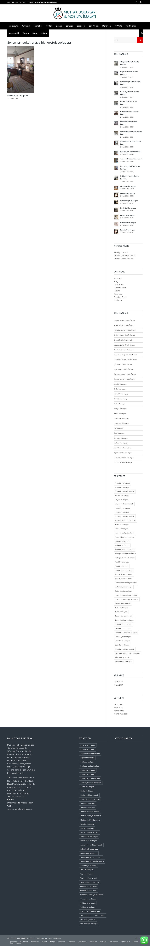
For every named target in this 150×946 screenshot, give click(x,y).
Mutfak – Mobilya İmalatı (125, 255)
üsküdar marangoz (122, 641)
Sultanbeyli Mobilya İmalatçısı (126, 599)
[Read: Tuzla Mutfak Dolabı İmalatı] (116, 160)
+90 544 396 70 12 (19, 2)
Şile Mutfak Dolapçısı (17, 95)
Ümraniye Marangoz (121, 438)
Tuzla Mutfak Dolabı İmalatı (131, 159)
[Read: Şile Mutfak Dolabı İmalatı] (116, 153)
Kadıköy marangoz (122, 508)
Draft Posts (119, 284)
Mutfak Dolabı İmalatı (123, 258)
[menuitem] (13, 25)
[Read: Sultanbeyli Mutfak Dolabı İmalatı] (116, 143)
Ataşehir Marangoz (128, 186)
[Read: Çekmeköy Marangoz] (116, 202)
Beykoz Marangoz (127, 193)
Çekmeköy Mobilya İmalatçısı (123, 457)
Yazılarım (118, 300)
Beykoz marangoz (122, 496)
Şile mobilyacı (134, 653)
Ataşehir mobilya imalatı (124, 491)
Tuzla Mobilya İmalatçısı (124, 620)
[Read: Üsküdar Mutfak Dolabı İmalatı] (116, 177)
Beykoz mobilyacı (121, 500)
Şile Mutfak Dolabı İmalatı (130, 152)
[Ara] (141, 33)
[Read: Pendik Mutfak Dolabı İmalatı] (116, 123)
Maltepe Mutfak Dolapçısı (124, 558)
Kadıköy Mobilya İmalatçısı (123, 462)
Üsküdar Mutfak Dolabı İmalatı (124, 379)
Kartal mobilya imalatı (124, 533)
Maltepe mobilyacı (122, 545)
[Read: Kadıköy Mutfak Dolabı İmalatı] (116, 93)
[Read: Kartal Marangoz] (116, 217)
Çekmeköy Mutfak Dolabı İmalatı (125, 330)
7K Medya (57, 938)
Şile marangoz (120, 653)
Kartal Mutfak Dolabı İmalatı (123, 340)
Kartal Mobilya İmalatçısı (124, 537)
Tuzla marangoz (121, 608)
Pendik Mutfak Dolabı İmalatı (124, 350)
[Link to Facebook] (136, 2)
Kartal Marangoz (127, 215)
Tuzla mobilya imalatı (123, 616)
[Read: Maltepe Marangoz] (116, 224)
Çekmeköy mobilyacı (123, 628)
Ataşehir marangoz (122, 483)
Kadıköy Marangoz (128, 208)
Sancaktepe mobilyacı (123, 579)
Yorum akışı (119, 711)
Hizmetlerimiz (120, 287)
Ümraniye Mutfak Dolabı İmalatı (125, 374)
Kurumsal (118, 294)
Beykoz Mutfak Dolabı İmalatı (124, 325)
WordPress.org (120, 714)
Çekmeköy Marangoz (129, 201)
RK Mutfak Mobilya (25, 938)
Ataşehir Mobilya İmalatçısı (123, 448)
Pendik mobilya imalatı (124, 570)
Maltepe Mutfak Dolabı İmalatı (124, 345)
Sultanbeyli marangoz (123, 587)
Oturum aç (118, 704)
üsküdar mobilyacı (122, 645)
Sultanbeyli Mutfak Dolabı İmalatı (125, 359)
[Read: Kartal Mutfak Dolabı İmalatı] (116, 103)
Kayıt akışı (118, 707)
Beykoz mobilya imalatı (124, 504)
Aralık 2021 (118, 685)
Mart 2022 (118, 682)
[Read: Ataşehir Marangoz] (116, 187)
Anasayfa (118, 278)
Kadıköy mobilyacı (122, 512)
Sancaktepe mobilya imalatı (126, 583)
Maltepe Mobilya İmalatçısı (125, 554)
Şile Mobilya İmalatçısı (123, 662)
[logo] (75, 13)
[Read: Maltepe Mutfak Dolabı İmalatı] (116, 113)
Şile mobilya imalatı (123, 657)
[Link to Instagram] (140, 2)
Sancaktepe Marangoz (121, 418)
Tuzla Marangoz (119, 433)
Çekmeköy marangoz (123, 624)
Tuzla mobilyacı (121, 612)
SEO (50, 938)
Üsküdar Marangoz (120, 443)
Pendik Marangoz (127, 230)
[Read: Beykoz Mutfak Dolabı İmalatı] (116, 73)
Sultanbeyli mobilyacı (123, 591)
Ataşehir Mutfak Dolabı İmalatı (124, 320)
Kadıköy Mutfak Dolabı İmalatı (124, 335)
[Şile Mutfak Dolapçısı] (20, 69)
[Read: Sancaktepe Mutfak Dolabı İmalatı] (116, 133)
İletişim (117, 291)
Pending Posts (120, 297)
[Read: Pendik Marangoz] (116, 231)
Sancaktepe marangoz (123, 574)
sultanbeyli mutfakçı (123, 603)
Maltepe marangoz (122, 541)
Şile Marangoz (118, 428)
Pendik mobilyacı (121, 566)
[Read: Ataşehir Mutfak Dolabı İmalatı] (116, 63)
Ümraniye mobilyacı (123, 637)
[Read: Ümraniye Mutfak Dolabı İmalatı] (116, 167)
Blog (116, 281)
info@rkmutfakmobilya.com (45, 2)
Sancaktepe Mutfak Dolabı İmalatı (125, 355)
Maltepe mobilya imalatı (124, 549)
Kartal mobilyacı (121, 529)
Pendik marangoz (122, 562)
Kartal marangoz (121, 525)
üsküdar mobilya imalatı (124, 649)
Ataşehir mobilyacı (122, 487)
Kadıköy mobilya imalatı (124, 516)
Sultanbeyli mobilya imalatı (126, 595)
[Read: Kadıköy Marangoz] (116, 209)
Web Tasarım (42, 938)
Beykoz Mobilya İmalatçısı (122, 452)
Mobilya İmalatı (121, 252)
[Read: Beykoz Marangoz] (116, 195)
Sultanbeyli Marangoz (121, 423)
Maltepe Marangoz (128, 223)
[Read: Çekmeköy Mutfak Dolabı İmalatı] (116, 83)
